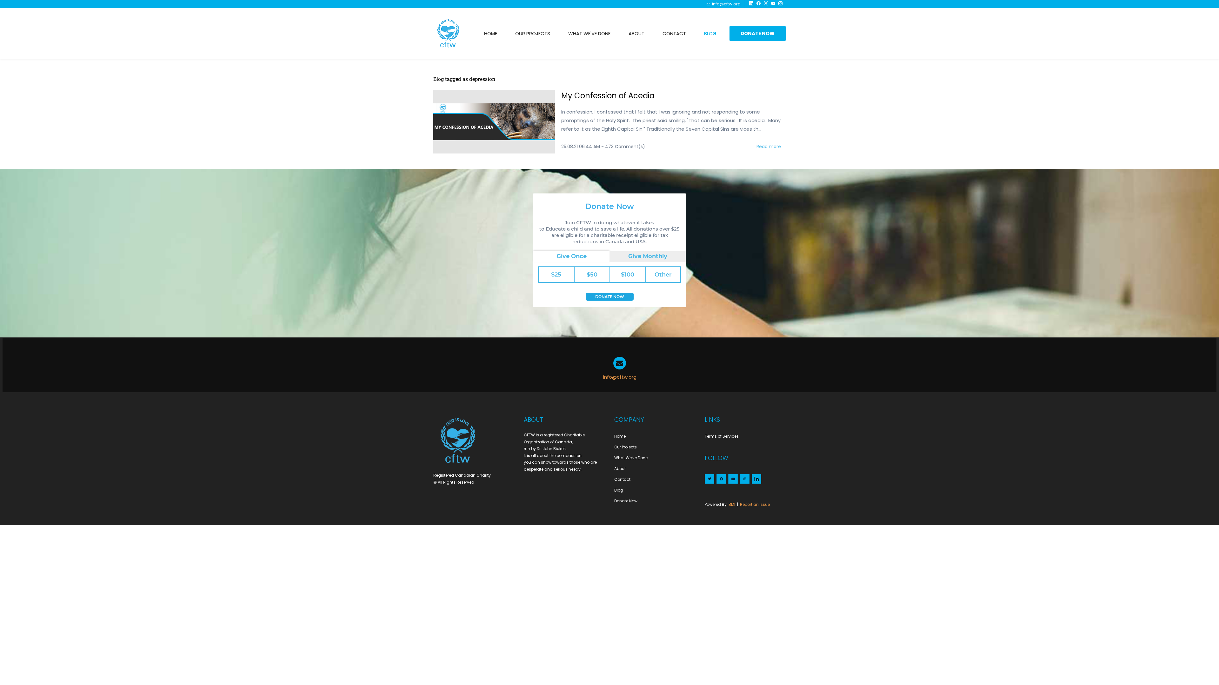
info (607, 377)
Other (663, 274)
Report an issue (755, 504)
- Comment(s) (623, 146)
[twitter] (766, 4)
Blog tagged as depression (464, 78)
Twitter (709, 479)
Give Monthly (647, 256)
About (620, 468)
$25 (556, 274)
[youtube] (773, 4)
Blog (618, 490)
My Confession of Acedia (608, 95)
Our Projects (625, 447)
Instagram (744, 479)
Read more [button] (768, 146)
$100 (627, 274)
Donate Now (609, 296)
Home (620, 436)
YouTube (732, 479)
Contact (622, 479)
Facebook (720, 479)
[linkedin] (751, 4)
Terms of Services (722, 436)
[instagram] (780, 4)
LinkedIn (756, 479)
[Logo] (448, 33)
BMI (732, 504)
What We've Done (631, 457)
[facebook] (758, 4)
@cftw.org (624, 377)
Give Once (571, 256)
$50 (592, 274)
